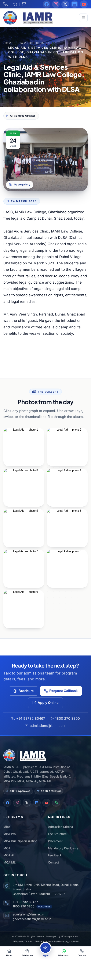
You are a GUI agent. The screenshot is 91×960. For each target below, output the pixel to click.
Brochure (26, 691)
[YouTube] (84, 4)
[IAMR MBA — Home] (28, 17)
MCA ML (9, 862)
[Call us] (6, 4)
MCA (6, 848)
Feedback (55, 855)
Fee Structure (57, 834)
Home (8, 43)
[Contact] (24, 4)
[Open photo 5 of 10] (67, 488)
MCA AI (8, 855)
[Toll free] (14, 4)
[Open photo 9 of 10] (67, 569)
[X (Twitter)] (65, 4)
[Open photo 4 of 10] (23, 488)
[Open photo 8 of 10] (23, 569)
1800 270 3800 (67, 718)
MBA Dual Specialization (20, 841)
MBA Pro (9, 834)
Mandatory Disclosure (63, 848)
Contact (53, 862)
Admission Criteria (60, 826)
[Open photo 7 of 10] (67, 528)
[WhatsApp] (56, 803)
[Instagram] (56, 4)
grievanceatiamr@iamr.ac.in (32, 919)
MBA (6, 826)
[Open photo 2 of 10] (23, 447)
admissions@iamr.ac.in (48, 725)
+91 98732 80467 (30, 718)
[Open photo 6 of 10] (23, 528)
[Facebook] (46, 4)
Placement (55, 841)
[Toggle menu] (83, 18)
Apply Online (48, 702)
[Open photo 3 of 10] (67, 447)
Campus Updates (34, 43)
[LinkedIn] (74, 4)
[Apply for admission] (45, 948)
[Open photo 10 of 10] (23, 609)
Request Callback (63, 691)
